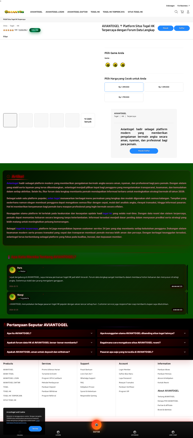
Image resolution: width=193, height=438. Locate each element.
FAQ (82, 383)
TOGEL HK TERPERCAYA (12, 396)
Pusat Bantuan (86, 370)
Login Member (125, 370)
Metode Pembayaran (50, 383)
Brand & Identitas (165, 410)
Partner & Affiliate (165, 405)
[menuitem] (36, 12)
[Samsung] (13, 11)
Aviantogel (12, 183)
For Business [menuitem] (182, 6)
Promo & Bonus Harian (51, 370)
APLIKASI (134, 435)
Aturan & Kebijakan (165, 378)
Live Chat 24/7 (86, 374)
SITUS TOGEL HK (9, 400)
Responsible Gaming (88, 396)
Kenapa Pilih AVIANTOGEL (168, 401)
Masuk (165, 28)
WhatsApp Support (87, 378)
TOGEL (5, 387)
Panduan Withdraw (49, 391)
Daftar (182, 28)
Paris (19, 268)
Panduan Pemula (164, 374)
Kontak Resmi (163, 383)
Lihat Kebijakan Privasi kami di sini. (23, 422)
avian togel (54, 198)
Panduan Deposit (49, 387)
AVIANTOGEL (8, 370)
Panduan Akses (164, 370)
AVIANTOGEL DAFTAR (11, 383)
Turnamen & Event (49, 374)
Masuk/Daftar (144, 151)
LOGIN (58, 435)
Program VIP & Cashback (52, 378)
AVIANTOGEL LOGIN (11, 378)
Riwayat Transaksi (126, 383)
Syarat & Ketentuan (88, 391)
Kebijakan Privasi (87, 387)
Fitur (5, 36)
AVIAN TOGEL (8, 374)
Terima (35, 429)
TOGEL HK (7, 391)
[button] (182, 12)
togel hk (107, 213)
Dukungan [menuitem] (170, 6)
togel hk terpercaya (27, 228)
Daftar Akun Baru (126, 374)
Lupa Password (125, 378)
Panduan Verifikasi (126, 387)
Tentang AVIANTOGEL (166, 396)
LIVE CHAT (173, 435)
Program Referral (49, 396)
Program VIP (124, 391)
